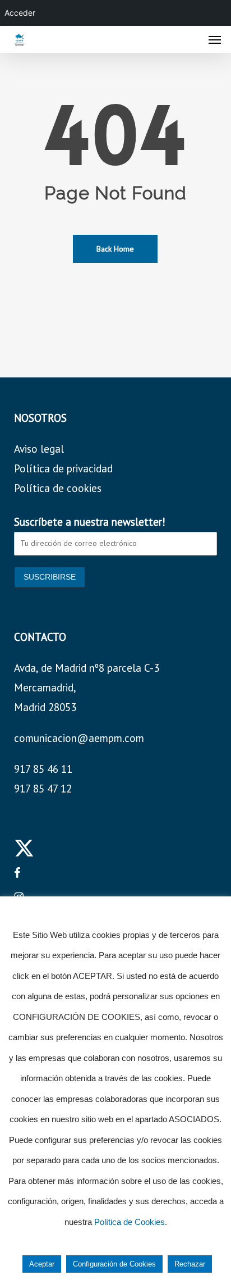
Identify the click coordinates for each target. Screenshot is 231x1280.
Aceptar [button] (41, 1264)
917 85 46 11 (43, 769)
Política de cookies (57, 488)
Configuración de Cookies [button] (114, 1264)
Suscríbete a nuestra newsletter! (89, 522)
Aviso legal (39, 448)
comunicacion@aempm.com (79, 738)
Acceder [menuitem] (19, 12)
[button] (215, 39)
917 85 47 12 (43, 788)
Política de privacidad (63, 468)
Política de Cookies (129, 1222)
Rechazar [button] (189, 1264)
